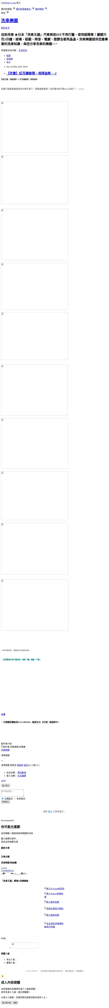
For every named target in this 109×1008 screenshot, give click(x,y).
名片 (8, 62)
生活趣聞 (22, 776)
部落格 (9, 59)
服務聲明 (79, 971)
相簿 (8, 56)
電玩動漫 (22, 773)
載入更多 (5, 786)
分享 (3, 714)
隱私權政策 (69, 971)
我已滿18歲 (6, 1003)
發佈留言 (5, 802)
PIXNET (35, 971)
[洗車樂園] (7, 870)
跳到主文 (5, 28)
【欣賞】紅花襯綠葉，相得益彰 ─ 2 (31, 73)
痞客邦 (20, 765)
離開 (15, 1003)
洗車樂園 (9, 20)
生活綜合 (23, 50)
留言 (26, 765)
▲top (3, 780)
